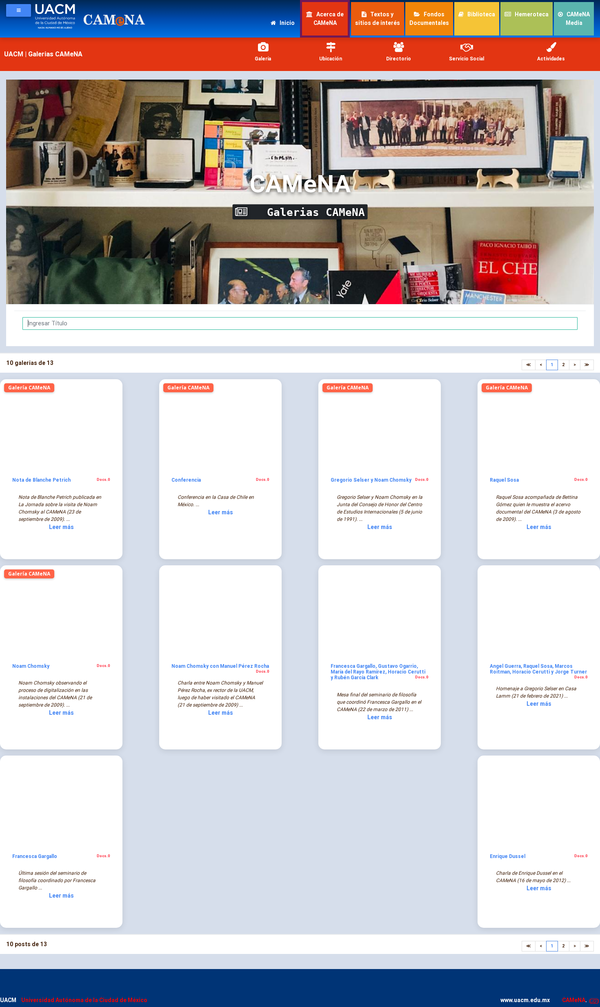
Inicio (286, 23)
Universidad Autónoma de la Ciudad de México (84, 1000)
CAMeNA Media (577, 19)
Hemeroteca (531, 14)
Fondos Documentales (429, 19)
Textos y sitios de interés (377, 19)
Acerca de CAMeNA (328, 19)
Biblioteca (480, 14)
